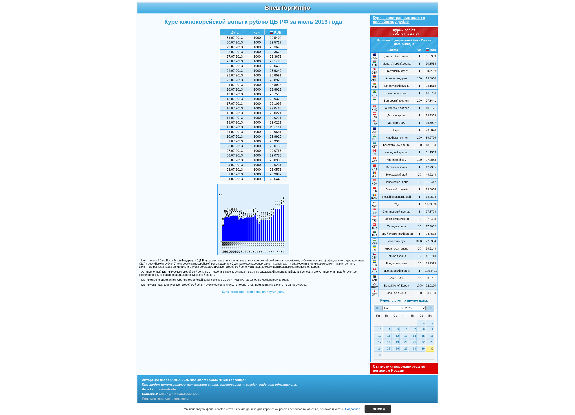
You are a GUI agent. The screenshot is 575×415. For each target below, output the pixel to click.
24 (379, 348)
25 (388, 348)
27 (405, 348)
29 (423, 348)
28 (414, 348)
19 (397, 342)
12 (397, 335)
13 (405, 335)
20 (405, 342)
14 (414, 335)
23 (431, 342)
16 (431, 335)
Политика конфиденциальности (165, 398)
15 (423, 335)
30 (431, 348)
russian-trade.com (169, 389)
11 (388, 335)
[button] (378, 409)
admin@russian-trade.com (179, 394)
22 (423, 342)
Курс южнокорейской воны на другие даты (253, 291)
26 (397, 348)
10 (379, 335)
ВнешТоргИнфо (287, 7)
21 (414, 342)
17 (379, 342)
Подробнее (352, 409)
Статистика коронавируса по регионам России (399, 368)
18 (388, 342)
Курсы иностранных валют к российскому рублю (399, 20)
